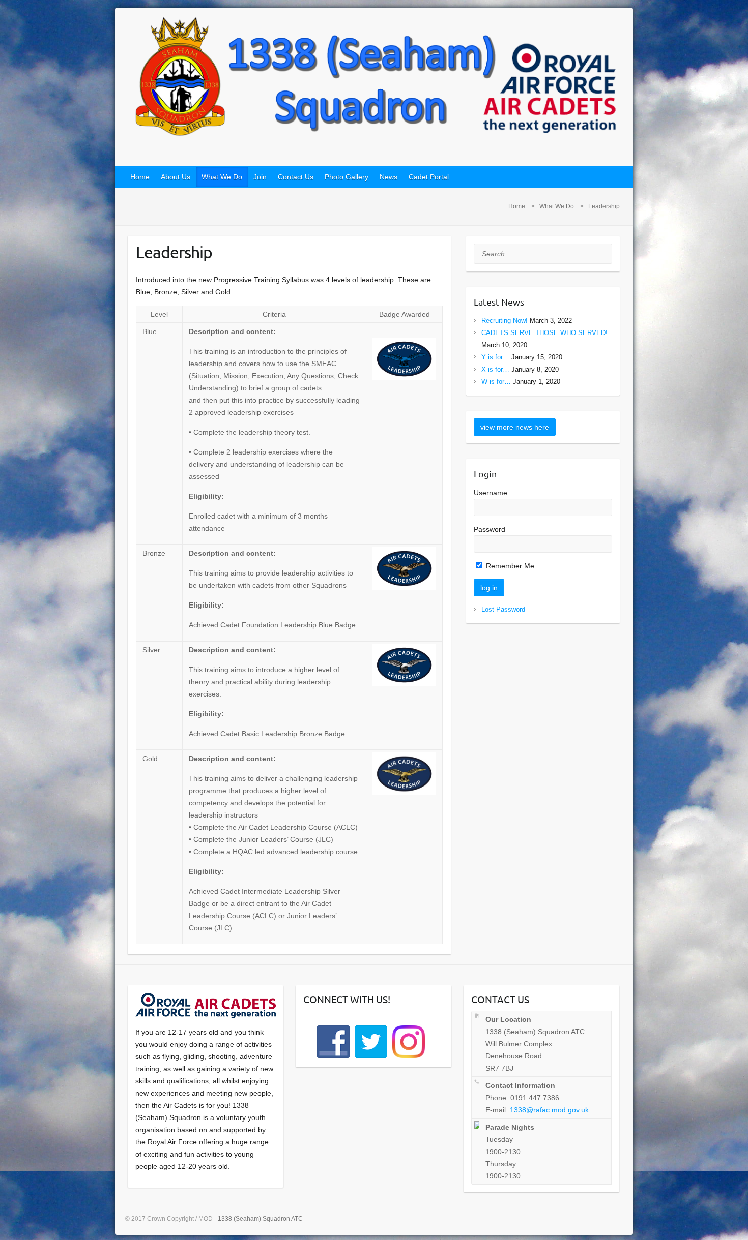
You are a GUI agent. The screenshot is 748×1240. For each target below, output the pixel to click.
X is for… (495, 369)
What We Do (222, 177)
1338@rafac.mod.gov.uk (549, 1110)
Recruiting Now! (504, 320)
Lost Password (503, 609)
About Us (175, 177)
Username (490, 493)
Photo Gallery (346, 177)
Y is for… (495, 357)
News (388, 177)
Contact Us (295, 177)
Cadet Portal (429, 177)
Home (140, 177)
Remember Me (509, 566)
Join (260, 177)
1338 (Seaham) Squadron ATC (260, 1218)
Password (489, 529)
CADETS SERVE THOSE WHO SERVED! (544, 333)
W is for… (496, 381)
